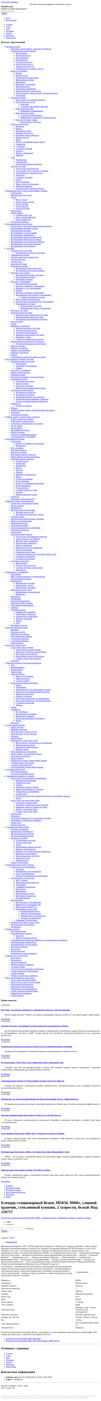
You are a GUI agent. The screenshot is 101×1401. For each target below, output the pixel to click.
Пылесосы (20, 175)
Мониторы (20, 594)
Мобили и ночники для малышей (30, 293)
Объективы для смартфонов (27, 792)
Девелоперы (21, 687)
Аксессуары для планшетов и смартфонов (28, 778)
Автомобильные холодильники (24, 945)
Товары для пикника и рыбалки (24, 976)
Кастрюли (20, 126)
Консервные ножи (23, 131)
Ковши (19, 129)
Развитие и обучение (19, 353)
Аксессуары (16, 441)
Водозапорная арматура (26, 392)
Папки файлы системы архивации (25, 457)
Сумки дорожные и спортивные (24, 971)
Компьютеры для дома (25, 583)
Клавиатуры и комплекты (26, 616)
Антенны (15, 736)
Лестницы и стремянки (20, 370)
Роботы (14, 355)
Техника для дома (18, 166)
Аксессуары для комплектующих (25, 503)
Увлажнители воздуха (25, 67)
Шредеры (15, 723)
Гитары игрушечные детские (33, 297)
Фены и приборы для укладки (28, 91)
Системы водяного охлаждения (29, 568)
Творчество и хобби (19, 838)
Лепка (18, 845)
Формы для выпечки (24, 153)
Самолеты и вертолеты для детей (30, 339)
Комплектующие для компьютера (20, 501)
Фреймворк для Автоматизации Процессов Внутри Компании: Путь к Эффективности (39, 1099)
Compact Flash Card (24, 215)
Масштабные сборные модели (28, 847)
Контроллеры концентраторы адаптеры (27, 519)
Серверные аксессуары (25, 552)
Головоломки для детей (25, 840)
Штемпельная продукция (26, 494)
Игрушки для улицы (19, 310)
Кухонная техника (18, 98)
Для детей (10, 248)
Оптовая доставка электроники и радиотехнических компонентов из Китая (34, 1026)
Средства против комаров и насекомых (27, 969)
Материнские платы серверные (29, 548)
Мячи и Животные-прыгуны (28, 299)
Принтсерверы (17, 758)
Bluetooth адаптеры (19, 729)
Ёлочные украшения (19, 829)
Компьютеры (16, 581)
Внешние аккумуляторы (26, 780)
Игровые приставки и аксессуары (25, 922)
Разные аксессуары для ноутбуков (30, 656)
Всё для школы (17, 448)
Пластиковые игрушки (25, 277)
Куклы (13, 324)
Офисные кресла (23, 678)
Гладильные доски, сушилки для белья (32, 171)
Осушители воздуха (24, 62)
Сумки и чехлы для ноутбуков (28, 659)
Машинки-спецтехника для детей (30, 335)
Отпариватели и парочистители (29, 173)
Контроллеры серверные (26, 543)
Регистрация (11, 20)
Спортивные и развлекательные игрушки (28, 357)
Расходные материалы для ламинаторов (32, 698)
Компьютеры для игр (25, 585)
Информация (11, 1242)
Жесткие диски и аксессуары (23, 510)
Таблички (15, 497)
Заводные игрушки (19, 264)
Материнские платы (19, 523)
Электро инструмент (19, 415)
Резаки (14, 707)
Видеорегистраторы (19, 947)
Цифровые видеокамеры (21, 993)
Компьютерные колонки (21, 579)
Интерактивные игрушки (26, 284)
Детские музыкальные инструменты (31, 344)
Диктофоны (21, 885)
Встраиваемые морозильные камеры (26, 239)
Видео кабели (16, 428)
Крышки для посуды (24, 133)
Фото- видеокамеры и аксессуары (20, 978)
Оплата (9, 33)
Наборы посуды (22, 137)
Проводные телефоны (25, 716)
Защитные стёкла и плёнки (27, 787)
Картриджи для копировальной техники (33, 692)
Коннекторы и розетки (25, 745)
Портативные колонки (20, 601)
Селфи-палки (21, 794)
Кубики (19, 290)
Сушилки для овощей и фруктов (34, 106)
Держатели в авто (23, 783)
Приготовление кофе (24, 109)
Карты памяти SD (23, 220)
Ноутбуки (15, 661)
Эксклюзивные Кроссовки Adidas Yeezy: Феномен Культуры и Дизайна (32, 1133)
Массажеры (20, 82)
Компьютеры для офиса (26, 588)
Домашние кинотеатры (25, 887)
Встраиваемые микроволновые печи (26, 237)
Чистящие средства (19, 625)
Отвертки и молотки (24, 386)
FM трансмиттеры (18, 931)
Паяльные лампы (18, 375)
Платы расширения (24, 550)
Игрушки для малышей (20, 282)
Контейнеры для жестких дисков (29, 514)
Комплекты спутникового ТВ (28, 905)
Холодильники (17, 643)
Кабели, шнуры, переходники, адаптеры (23, 417)
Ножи (18, 140)
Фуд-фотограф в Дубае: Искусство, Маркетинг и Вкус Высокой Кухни (32, 1063)
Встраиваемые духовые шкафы (24, 233)
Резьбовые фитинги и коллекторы (30, 397)
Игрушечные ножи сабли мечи (29, 268)
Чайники (19, 155)
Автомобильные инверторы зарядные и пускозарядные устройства (39, 940)
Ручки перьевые (22, 481)
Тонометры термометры (26, 89)
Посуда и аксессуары (19, 124)
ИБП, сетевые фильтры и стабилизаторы (28, 576)
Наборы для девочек (19, 348)
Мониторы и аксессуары (21, 590)
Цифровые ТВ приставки (26, 920)
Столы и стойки (22, 681)
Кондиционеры (22, 58)
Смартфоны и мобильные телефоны (26, 820)
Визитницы (21, 446)
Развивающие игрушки (25, 304)
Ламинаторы (16, 672)
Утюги (18, 180)
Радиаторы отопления (25, 395)
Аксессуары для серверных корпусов (31, 537)
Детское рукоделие (24, 843)
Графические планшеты (26, 612)
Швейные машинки (24, 186)
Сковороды (20, 144)
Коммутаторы (16, 738)
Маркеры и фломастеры (26, 474)
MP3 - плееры (21, 880)
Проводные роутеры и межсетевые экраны (29, 761)
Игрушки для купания (20, 273)
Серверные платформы (25, 557)
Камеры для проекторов (31, 913)
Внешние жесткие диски (21, 195)
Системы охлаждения (20, 561)
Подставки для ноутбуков (26, 654)
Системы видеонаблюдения (22, 774)
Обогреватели (22, 60)
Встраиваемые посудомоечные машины (27, 242)
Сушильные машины (20, 641)
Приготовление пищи (25, 113)
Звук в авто (15, 949)
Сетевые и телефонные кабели (24, 435)
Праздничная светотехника (22, 834)
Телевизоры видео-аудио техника (20, 865)
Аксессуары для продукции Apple (25, 800)
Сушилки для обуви (24, 177)
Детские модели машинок (27, 333)
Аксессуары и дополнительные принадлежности (31, 226)
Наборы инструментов (20, 372)
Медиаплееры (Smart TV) (26, 907)
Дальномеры (21, 364)
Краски (19, 468)
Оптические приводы (20, 530)
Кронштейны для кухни (31, 122)
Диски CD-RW (22, 204)
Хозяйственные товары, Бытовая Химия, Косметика (33, 410)
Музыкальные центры (25, 894)
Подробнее (5, 1019)
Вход (8, 18)
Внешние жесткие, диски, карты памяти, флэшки (26, 191)
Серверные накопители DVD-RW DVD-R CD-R (36, 554)
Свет (13, 157)
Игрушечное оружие (19, 266)
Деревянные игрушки (20, 255)
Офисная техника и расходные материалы (23, 663)
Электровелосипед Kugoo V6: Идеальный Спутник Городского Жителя (32, 1081)
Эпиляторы (20, 95)
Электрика (15, 412)
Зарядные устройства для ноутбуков (31, 652)
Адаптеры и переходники (26, 803)
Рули (18, 623)
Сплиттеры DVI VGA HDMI (23, 437)
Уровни (19, 368)
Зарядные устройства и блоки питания (32, 805)
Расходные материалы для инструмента (27, 377)
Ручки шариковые (23, 486)
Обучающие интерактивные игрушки (31, 319)
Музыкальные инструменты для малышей (33, 295)
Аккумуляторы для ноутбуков (28, 650)
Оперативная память (19, 525)
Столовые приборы (24, 149)
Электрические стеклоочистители (30, 188)
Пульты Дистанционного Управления (32, 876)
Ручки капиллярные (24, 479)
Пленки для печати (24, 696)
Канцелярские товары (15, 439)
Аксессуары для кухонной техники (30, 100)
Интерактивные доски (30, 911)
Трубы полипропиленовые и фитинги (32, 401)
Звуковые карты (17, 517)
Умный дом (16, 404)
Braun (8, 1197)
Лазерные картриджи (25, 694)
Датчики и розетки (24, 406)
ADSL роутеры (17, 727)
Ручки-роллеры (22, 488)
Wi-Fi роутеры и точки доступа (24, 732)
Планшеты (15, 816)
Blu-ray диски (21, 200)
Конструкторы (17, 322)
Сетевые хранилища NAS (22, 765)
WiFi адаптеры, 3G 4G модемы (24, 734)
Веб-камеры (16, 574)
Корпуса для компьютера (21, 521)
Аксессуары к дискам (25, 202)
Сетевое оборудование (15, 725)
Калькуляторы (17, 670)
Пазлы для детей (23, 858)
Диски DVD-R (22, 206)
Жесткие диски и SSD (25, 512)
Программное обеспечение (22, 605)
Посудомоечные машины (21, 636)
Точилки (19, 492)
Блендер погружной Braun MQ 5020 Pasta (23, 1339)
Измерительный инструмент (23, 361)
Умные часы (16, 823)
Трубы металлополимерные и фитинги (32, 399)
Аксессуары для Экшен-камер (23, 980)
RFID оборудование (19, 772)
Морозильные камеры (20, 634)
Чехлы (18, 798)
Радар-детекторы (18, 951)
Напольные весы (23, 86)
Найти (4, 14)
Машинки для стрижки (25, 84)
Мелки (18, 477)
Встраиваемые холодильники (23, 246)
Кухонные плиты (18, 632)
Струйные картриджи (25, 703)
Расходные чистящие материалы (24, 683)
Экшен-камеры (17, 996)
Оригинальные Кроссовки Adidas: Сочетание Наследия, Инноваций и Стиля (35, 1152)
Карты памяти (17, 213)
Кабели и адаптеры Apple (26, 809)
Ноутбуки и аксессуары (16, 645)
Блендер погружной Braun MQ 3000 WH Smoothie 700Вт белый (32, 1341)
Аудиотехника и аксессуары (22, 878)
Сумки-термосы (17, 973)
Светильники (21, 162)
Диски (13, 197)
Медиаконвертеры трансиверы (24, 752)
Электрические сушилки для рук (29, 69)
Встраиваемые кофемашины (23, 235)
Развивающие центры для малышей (36, 308)
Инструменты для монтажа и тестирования (34, 743)
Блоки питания (17, 506)
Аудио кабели (16, 426)
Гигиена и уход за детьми (21, 251)
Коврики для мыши (24, 619)
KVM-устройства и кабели (22, 419)
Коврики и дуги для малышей (28, 288)
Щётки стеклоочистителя (26, 938)
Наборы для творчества (25, 849)
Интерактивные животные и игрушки (32, 315)
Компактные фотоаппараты (22, 987)
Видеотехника (17, 900)
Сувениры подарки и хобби (17, 827)
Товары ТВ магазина (19, 862)
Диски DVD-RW (23, 208)
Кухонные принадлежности (27, 135)
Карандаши (20, 463)
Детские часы (16, 262)
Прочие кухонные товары (26, 120)
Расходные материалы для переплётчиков (33, 701)
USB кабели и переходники (22, 421)
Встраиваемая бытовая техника (19, 224)
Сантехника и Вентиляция (22, 390)
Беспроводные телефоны (26, 714)
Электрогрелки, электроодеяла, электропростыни (37, 93)
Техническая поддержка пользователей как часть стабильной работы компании (36, 1047)
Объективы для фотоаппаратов (24, 989)
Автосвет (20, 936)
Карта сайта (11, 38)
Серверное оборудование (21, 534)
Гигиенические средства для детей (30, 253)
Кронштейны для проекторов (33, 916)
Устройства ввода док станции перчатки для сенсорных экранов (43, 796)
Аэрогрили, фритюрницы (31, 115)
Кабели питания (18, 432)
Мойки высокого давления (22, 964)
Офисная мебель (18, 674)
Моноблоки (16, 596)
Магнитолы (21, 889)
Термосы (19, 151)
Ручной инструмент (19, 379)
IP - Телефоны (21, 712)
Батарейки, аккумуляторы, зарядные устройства (31, 49)
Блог (8, 29)
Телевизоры (16, 927)
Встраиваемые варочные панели (24, 228)
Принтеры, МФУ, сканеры (22, 603)
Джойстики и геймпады (26, 614)
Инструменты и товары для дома (20, 359)
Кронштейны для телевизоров (28, 871)
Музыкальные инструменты (22, 925)
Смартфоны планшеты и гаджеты (20, 776)
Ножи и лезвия (22, 384)
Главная (9, 24)
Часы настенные (23, 182)
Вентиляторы (21, 53)
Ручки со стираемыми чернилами (30, 483)
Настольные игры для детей (27, 856)
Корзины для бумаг (19, 452)
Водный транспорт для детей (28, 328)
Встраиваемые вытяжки (21, 231)
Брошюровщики (18, 667)
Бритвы (19, 73)
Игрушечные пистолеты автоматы (30, 271)
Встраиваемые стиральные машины (26, 244)
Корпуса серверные (24, 545)
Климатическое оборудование (23, 51)
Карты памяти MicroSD (25, 217)
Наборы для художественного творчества (33, 851)
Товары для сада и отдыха (17, 956)
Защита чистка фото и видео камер (25, 982)
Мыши (18, 621)
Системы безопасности (15, 769)
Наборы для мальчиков (20, 350)
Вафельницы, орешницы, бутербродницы (38, 118)
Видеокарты (16, 508)
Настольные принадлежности (23, 455)
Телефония (15, 710)
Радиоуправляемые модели (22, 836)
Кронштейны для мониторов (28, 592)
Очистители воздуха (24, 64)
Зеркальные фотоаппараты (22, 984)
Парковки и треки (23, 337)
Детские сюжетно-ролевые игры (24, 257)
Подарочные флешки (20, 222)
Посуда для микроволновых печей (30, 142)
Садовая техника (18, 967)
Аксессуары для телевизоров (23, 867)
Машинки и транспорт (20, 326)
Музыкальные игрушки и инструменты (27, 341)
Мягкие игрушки (18, 346)
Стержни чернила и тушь (26, 490)
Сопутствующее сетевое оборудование (27, 767)
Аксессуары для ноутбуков (22, 647)
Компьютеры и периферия (17, 572)
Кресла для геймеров (24, 676)
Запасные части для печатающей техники (33, 690)
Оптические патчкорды (21, 756)
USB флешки (16, 193)
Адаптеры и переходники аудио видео (27, 423)
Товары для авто (13, 929)
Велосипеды (16, 960)
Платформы (16, 599)
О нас (8, 27)
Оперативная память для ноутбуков (26, 528)
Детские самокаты (18, 962)
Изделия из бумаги (19, 450)
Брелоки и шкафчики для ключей (30, 443)
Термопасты (21, 570)
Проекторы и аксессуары (26, 909)
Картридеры (16, 211)
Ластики (19, 470)
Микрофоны (21, 891)
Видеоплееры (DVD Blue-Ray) (28, 902)
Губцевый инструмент (25, 381)
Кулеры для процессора (25, 565)
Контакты (10, 35)
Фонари (14, 408)
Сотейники (20, 146)
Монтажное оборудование (27, 747)
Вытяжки (15, 630)
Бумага (19, 685)
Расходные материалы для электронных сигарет (31, 818)
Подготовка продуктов (25, 102)
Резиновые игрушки (24, 279)
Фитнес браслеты (18, 825)
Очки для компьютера (25, 874)
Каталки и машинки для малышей (30, 286)
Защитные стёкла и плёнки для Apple (31, 807)
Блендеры (25, 104)
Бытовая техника (13, 47)
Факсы (18, 721)
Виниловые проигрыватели (27, 882)
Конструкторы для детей (31, 306)
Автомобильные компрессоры (23, 942)
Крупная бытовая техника (17, 627)
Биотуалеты (16, 958)
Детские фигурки (18, 259)
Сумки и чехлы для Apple (26, 811)
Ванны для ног (22, 75)
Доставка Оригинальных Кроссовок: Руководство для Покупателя (31, 1115)
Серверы (14, 608)
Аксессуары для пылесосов (27, 169)
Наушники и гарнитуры (26, 896)
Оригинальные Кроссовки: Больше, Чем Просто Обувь (25, 1170)
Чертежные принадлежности (23, 499)
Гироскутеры (16, 814)
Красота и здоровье (19, 71)
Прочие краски (22, 860)
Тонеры (19, 705)
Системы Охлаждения (25, 559)
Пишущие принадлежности (22, 459)
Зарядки (19, 785)
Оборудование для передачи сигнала (26, 754)
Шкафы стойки (22, 749)
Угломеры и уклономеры (26, 366)
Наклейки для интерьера (26, 854)
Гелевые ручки (22, 461)
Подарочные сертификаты (22, 831)
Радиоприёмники (23, 898)
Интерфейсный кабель (20, 430)
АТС (13, 665)
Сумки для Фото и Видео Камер (24, 991)
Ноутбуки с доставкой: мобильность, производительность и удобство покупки (35, 1010)
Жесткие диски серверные (27, 541)
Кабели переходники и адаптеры (29, 789)
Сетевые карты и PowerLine (22, 763)
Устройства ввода (18, 610)
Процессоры (16, 532)
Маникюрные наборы (25, 80)
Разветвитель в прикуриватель (24, 953)
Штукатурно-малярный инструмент (31, 388)
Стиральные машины (20, 639)
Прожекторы (21, 160)
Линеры (19, 472)
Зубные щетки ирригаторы (27, 78)
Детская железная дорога (26, 330)
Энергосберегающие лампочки (29, 164)
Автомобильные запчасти (22, 933)
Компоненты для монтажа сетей (24, 741)
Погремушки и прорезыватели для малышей (34, 302)
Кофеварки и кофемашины (32, 111)
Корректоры (21, 466)
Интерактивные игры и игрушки (30, 275)
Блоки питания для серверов (28, 539)
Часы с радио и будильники (27, 184)
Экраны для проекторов (31, 918)
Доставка (10, 31)
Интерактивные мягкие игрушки (30, 317)
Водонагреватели (23, 55)
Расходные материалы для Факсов (30, 718)
